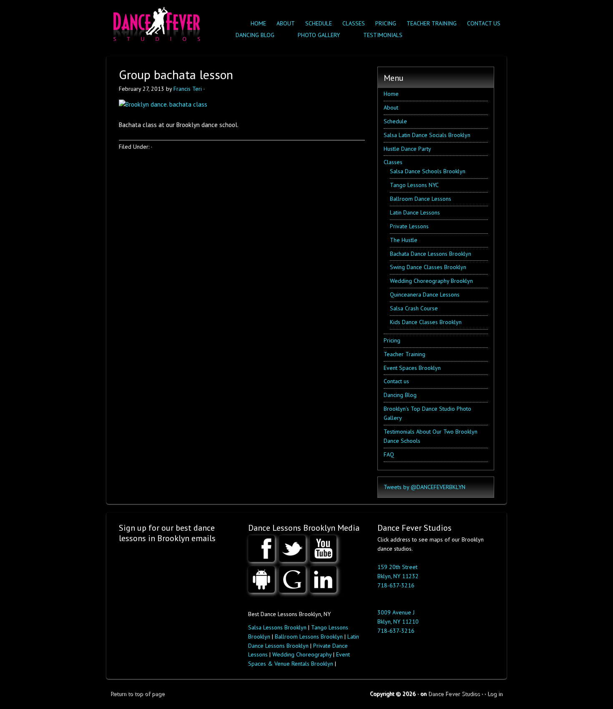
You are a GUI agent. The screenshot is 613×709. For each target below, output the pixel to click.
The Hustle (403, 240)
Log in (494, 693)
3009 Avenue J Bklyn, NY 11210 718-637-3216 (398, 621)
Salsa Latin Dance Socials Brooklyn (427, 135)
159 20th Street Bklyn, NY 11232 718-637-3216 (398, 576)
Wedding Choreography (302, 654)
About (285, 23)
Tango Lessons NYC (414, 185)
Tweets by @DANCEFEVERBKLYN (424, 487)
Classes (351, 23)
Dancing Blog (400, 395)
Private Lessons (409, 226)
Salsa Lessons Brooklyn (277, 627)
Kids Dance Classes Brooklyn (426, 322)
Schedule (318, 23)
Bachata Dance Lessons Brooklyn (430, 253)
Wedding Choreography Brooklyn (431, 281)
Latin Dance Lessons (415, 212)
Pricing (385, 23)
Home (258, 23)
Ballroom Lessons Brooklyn (309, 636)
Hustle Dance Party (407, 148)
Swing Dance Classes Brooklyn (428, 267)
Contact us (483, 23)
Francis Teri (187, 88)
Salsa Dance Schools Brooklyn (427, 171)
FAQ (389, 454)
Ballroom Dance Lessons (420, 198)
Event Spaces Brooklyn (412, 368)
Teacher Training (432, 23)
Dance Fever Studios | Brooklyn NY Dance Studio (155, 22)
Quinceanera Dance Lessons (425, 294)
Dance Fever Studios (454, 693)
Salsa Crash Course (414, 308)
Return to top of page (138, 693)
